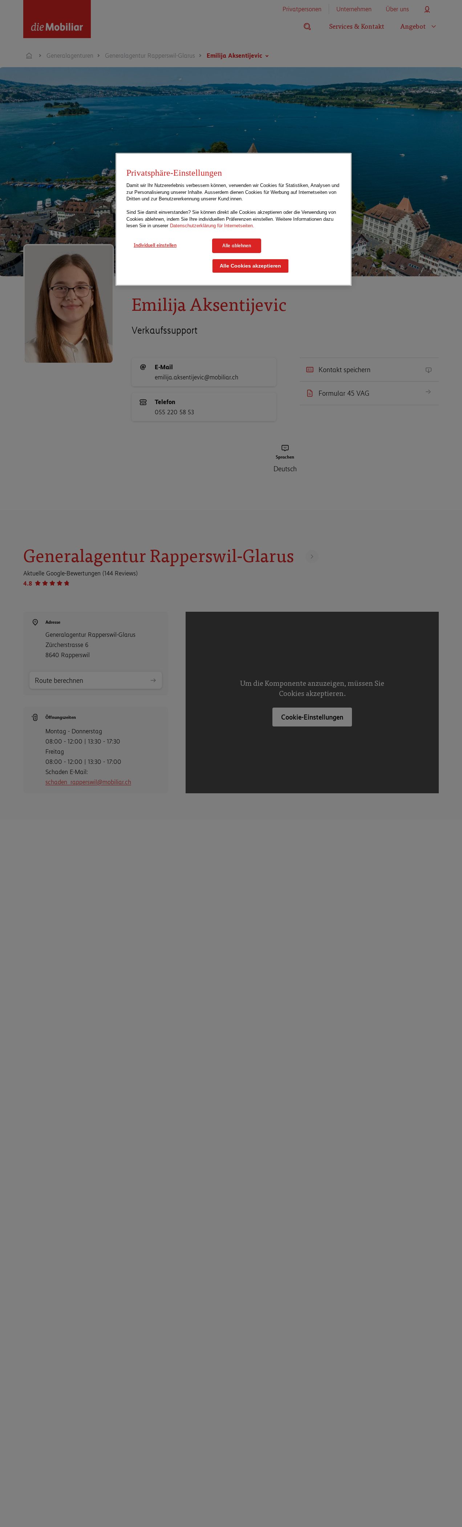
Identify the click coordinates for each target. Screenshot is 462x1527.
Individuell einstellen (155, 245)
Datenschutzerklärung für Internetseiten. (212, 225)
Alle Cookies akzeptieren (250, 265)
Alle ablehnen (236, 245)
